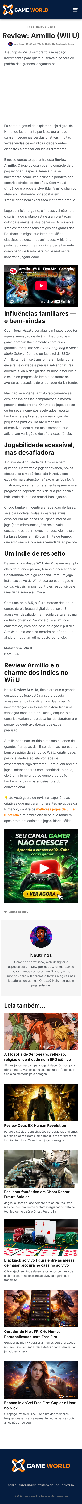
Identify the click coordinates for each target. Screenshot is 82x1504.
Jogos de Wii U (18, 911)
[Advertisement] (41, 95)
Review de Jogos (45, 26)
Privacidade (27, 1485)
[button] (75, 10)
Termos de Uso (48, 1485)
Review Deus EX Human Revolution (35, 1125)
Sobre (12, 1485)
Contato (68, 1485)
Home (30, 26)
